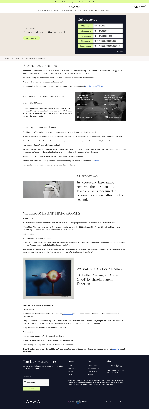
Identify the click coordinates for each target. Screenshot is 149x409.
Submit (31, 389)
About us (71, 365)
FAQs (70, 374)
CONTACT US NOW (31, 38)
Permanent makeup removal (63, 10)
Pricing (85, 10)
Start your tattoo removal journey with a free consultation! (74, 2)
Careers (70, 371)
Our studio (77, 10)
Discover (108, 10)
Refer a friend (99, 10)
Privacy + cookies (120, 402)
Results (91, 10)
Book (143, 7)
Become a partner (93, 368)
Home (7, 58)
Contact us (72, 368)
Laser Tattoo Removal (45, 10)
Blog (17, 58)
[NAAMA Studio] (74, 7)
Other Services (92, 371)
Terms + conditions (108, 402)
